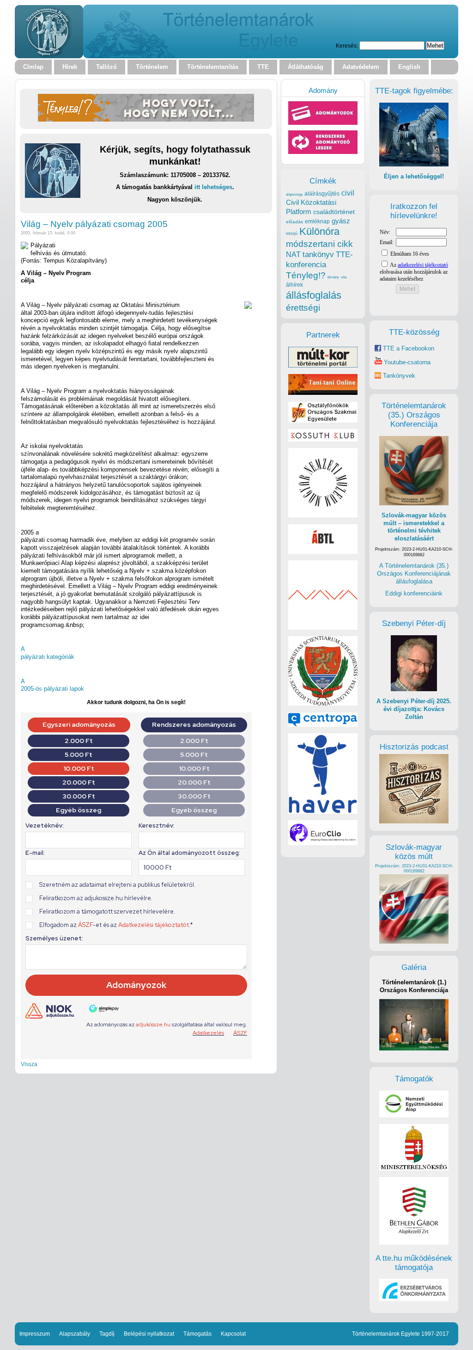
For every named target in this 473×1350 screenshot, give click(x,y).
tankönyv (318, 254)
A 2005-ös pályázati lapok (52, 685)
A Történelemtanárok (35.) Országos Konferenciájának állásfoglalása (414, 573)
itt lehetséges (213, 187)
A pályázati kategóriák (47, 652)
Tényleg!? (306, 275)
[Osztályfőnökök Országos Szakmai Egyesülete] (323, 420)
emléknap (317, 221)
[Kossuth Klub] (323, 439)
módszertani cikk (319, 244)
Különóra (319, 231)
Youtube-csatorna (406, 362)
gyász (341, 221)
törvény (333, 277)
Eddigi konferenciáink (414, 593)
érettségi (303, 308)
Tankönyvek (399, 375)
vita (343, 277)
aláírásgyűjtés (322, 193)
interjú (291, 233)
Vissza (29, 1064)
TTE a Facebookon (407, 348)
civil (347, 193)
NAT (293, 254)
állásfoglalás (313, 295)
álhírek (294, 285)
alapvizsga (294, 194)
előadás (294, 221)
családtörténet (334, 211)
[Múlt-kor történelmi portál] (323, 365)
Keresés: (347, 46)
